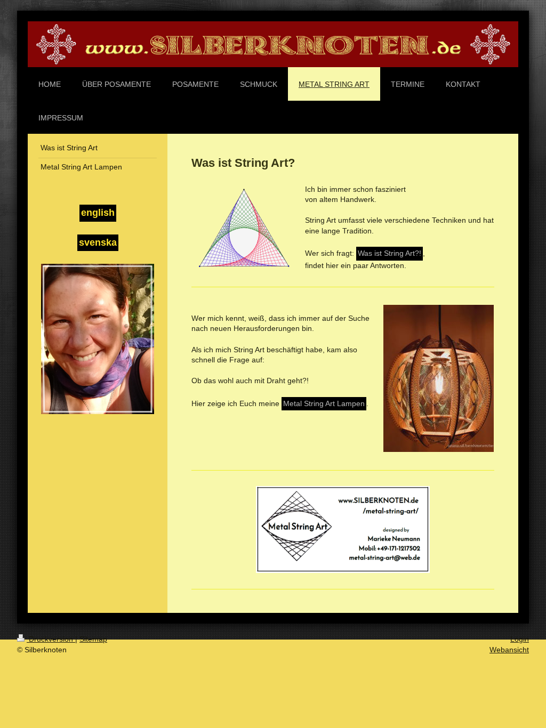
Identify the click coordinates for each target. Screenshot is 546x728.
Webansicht (509, 649)
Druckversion (51, 639)
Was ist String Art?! (389, 253)
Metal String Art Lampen (324, 403)
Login (519, 639)
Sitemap (93, 639)
